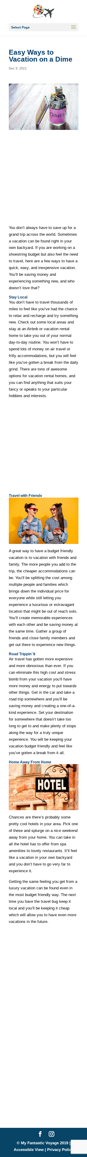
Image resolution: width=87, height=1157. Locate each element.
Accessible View (29, 1150)
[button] (73, 30)
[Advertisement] (43, 177)
